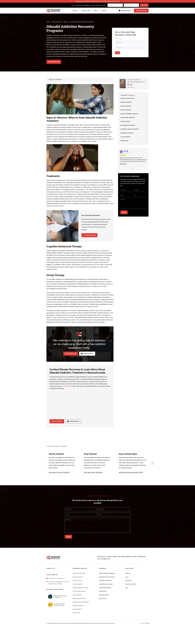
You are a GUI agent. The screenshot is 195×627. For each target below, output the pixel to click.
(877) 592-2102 (142, 10)
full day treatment (125, 106)
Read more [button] (123, 163)
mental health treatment (127, 117)
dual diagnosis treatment (127, 125)
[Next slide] (152, 463)
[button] (80, 79)
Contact (104, 10)
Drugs (66, 21)
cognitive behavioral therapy (106, 577)
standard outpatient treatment (129, 113)
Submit (124, 212)
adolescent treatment (126, 133)
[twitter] (145, 623)
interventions (124, 140)
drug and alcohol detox (127, 98)
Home (48, 21)
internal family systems (105, 587)
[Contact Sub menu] (106, 10)
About (95, 10)
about (126, 577)
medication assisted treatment (129, 129)
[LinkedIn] (128, 85)
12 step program (125, 137)
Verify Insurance (126, 10)
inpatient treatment (126, 102)
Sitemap (103, 623)
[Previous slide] (42, 463)
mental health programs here (111, 1)
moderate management (105, 580)
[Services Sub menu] (77, 10)
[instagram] (143, 623)
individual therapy (104, 595)
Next (117, 52)
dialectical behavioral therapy (107, 573)
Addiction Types (86, 10)
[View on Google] (121, 151)
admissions (128, 580)
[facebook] (141, 623)
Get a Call (144, 5)
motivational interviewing (105, 584)
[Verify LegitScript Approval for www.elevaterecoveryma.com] (50, 596)
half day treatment (125, 110)
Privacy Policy (97, 623)
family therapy (103, 591)
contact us (128, 573)
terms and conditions (130, 584)
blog (126, 587)
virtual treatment (125, 121)
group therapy (102, 598)
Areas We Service (110, 623)
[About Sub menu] (97, 10)
